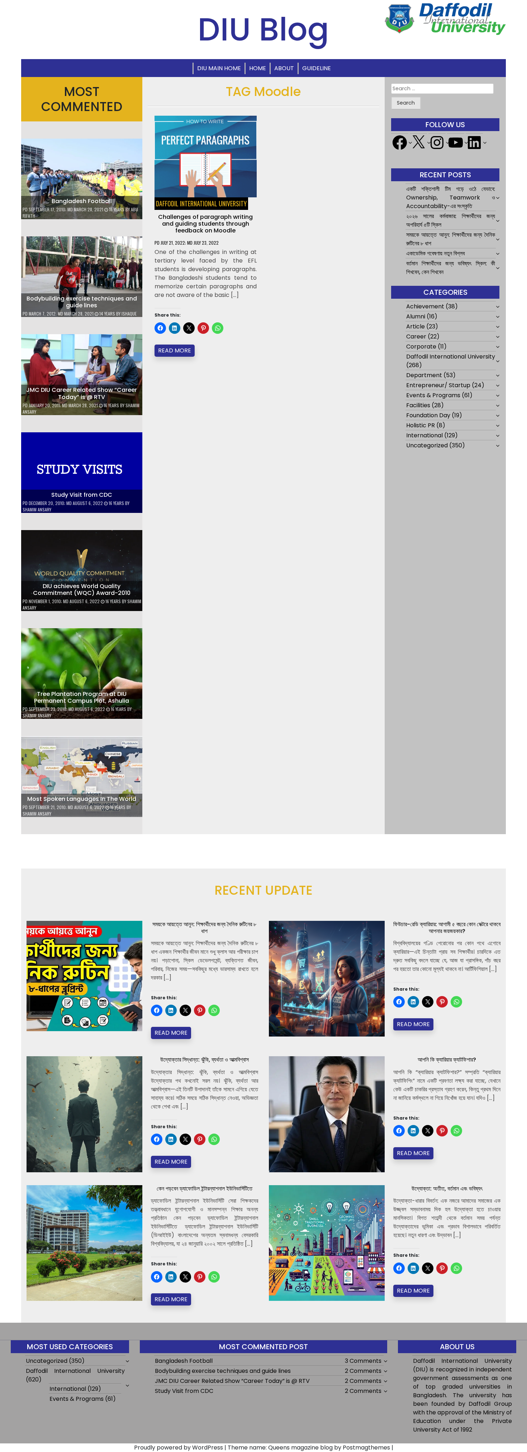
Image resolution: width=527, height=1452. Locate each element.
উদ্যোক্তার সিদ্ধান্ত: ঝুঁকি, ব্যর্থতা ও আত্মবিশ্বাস (204, 1060)
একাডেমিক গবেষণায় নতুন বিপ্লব (435, 253)
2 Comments (363, 1371)
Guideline (316, 68)
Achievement (425, 306)
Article (415, 326)
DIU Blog (263, 29)
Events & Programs (433, 395)
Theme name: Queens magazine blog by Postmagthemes (309, 1447)
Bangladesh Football (82, 201)
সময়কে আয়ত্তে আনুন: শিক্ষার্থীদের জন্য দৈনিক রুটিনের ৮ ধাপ (204, 927)
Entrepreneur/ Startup (438, 385)
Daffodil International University (201, 203)
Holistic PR (420, 425)
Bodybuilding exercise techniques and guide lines (82, 301)
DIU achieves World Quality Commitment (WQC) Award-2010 (81, 589)
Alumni (415, 316)
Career (416, 336)
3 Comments (363, 1361)
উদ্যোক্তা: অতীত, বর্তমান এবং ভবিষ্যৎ (447, 1188)
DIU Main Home (219, 68)
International (424, 435)
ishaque (129, 314)
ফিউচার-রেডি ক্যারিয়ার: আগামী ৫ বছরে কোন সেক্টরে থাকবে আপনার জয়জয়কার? (446, 927)
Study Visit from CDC (81, 495)
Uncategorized (427, 445)
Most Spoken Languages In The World (81, 799)
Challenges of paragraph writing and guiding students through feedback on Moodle (205, 224)
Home (257, 68)
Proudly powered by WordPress (178, 1447)
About (284, 68)
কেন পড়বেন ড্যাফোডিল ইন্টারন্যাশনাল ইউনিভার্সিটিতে (204, 1188)
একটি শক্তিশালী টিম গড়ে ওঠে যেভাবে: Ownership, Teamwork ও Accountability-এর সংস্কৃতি (450, 197)
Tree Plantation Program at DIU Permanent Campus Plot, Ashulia (81, 697)
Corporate (421, 346)
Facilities (418, 405)
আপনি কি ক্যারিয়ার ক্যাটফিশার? (447, 1060)
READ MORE (174, 350)
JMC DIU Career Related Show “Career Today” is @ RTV (81, 393)
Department (424, 375)
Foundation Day (428, 415)
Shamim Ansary (37, 509)
